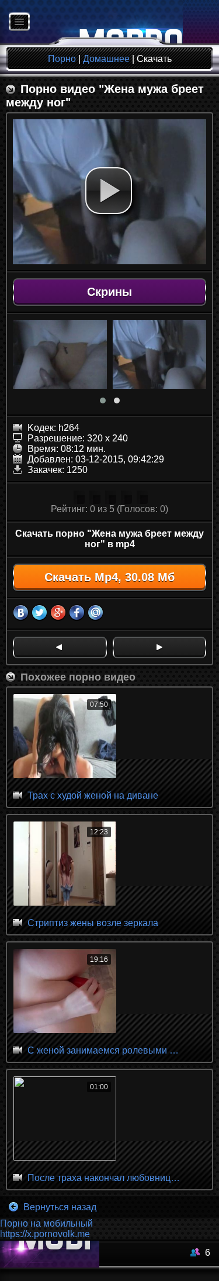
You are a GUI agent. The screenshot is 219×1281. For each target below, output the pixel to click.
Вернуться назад (58, 1207)
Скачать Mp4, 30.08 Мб (109, 577)
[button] (108, 190)
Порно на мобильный (46, 1223)
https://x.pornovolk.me (45, 1234)
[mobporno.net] (91, 22)
